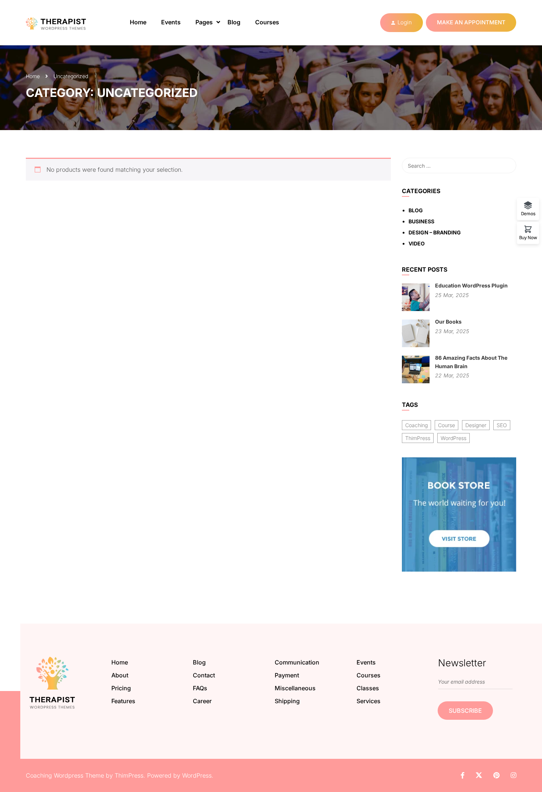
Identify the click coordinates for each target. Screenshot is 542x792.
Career (202, 701)
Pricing (121, 688)
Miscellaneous (295, 688)
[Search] (507, 165)
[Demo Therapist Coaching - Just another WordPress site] (63, 22)
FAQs (200, 688)
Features (123, 701)
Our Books (448, 321)
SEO (502, 425)
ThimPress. (130, 775)
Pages (204, 22)
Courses (267, 22)
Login (404, 22)
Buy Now (528, 237)
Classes (368, 688)
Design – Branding (435, 232)
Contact (204, 675)
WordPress (453, 438)
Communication (297, 662)
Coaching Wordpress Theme (65, 775)
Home (138, 22)
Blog (233, 22)
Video (417, 243)
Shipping (287, 701)
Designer (475, 425)
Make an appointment (471, 22)
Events (171, 22)
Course (446, 425)
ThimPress (417, 438)
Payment (287, 675)
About (119, 675)
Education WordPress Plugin (471, 285)
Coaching (416, 425)
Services (369, 701)
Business (421, 221)
